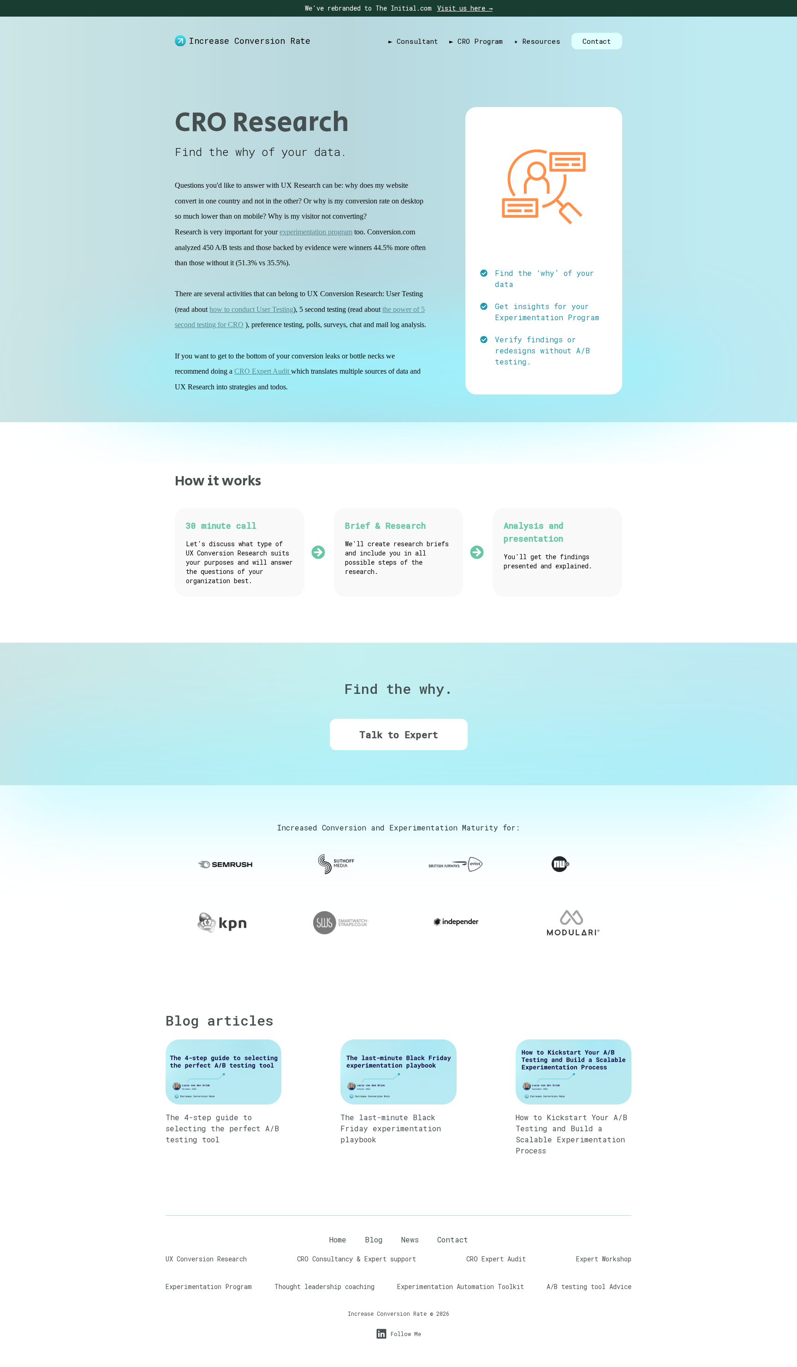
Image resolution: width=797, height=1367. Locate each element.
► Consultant (413, 41)
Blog (374, 1239)
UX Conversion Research (206, 1258)
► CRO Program (476, 41)
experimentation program (316, 232)
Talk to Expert (398, 734)
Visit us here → (465, 8)
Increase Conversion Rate (249, 40)
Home (337, 1239)
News (410, 1239)
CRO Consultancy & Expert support (356, 1258)
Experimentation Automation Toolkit (460, 1286)
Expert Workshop (603, 1258)
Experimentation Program (547, 317)
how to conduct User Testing (251, 309)
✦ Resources (537, 41)
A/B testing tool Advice (589, 1286)
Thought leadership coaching (324, 1286)
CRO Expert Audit (262, 371)
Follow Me (406, 1333)
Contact (597, 41)
